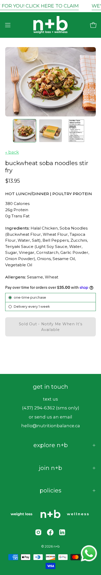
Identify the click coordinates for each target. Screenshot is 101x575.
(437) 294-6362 (38, 407)
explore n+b (50, 445)
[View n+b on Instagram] (38, 532)
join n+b (50, 468)
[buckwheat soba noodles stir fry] (24, 130)
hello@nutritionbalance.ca (50, 425)
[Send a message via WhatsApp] (89, 553)
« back (12, 152)
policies (50, 490)
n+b (57, 546)
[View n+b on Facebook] (50, 532)
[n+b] (50, 25)
